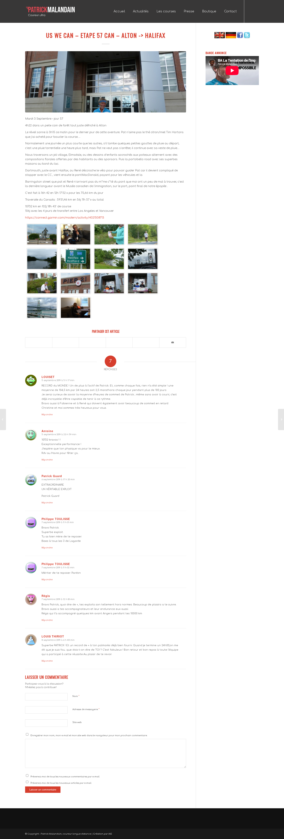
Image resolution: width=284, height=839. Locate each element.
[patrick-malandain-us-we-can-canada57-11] (142, 283)
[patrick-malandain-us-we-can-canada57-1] (109, 234)
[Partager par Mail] (172, 342)
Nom (75, 696)
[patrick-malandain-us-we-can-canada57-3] (41, 259)
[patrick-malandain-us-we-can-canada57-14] (75, 308)
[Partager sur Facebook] (38, 340)
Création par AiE (102, 834)
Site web (77, 722)
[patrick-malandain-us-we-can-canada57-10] (109, 283)
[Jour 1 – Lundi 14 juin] (281, 419)
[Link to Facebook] (250, 11)
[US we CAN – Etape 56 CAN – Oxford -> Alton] (3, 419)
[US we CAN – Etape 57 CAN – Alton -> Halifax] (105, 81)
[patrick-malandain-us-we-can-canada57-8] (75, 283)
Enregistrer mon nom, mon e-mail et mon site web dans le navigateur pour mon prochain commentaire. (89, 735)
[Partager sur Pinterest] (119, 340)
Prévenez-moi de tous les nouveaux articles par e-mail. (61, 783)
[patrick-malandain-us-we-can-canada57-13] (41, 308)
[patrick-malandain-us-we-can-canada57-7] (41, 283)
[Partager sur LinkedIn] (146, 340)
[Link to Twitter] (256, 11)
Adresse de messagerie (85, 709)
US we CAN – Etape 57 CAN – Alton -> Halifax (105, 35)
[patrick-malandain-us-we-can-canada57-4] (75, 259)
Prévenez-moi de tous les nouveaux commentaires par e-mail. (65, 776)
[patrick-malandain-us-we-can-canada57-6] (142, 259)
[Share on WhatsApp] (92, 340)
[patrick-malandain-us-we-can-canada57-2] (142, 234)
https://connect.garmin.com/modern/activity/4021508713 (64, 217)
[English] (219, 37)
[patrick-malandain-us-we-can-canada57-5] (109, 259)
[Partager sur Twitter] (65, 340)
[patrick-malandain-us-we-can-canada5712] (41, 234)
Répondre (47, 414)
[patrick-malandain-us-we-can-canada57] (75, 234)
